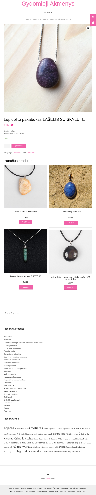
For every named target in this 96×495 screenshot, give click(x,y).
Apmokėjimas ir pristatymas (31, 488)
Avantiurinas (77, 428)
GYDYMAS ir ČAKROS (51, 488)
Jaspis (84, 433)
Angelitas (59, 429)
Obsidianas (40, 442)
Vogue (48, 478)
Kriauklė (61, 439)
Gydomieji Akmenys (48, 4)
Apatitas (66, 428)
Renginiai (71, 491)
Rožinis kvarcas (21, 446)
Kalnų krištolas (23, 438)
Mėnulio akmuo (25, 442)
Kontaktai (64, 488)
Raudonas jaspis (72, 443)
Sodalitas (80, 447)
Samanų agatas (48, 447)
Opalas (55, 442)
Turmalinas (37, 451)
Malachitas (79, 439)
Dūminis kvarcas (43, 434)
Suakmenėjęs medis (10, 452)
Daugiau (71, 223)
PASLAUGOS (9, 386)
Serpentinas (71, 447)
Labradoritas (70, 439)
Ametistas (35, 428)
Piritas (61, 443)
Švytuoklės (8, 403)
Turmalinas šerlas (51, 451)
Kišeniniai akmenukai (12, 360)
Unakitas (63, 452)
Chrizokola (20, 434)
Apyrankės (8, 337)
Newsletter (42, 491)
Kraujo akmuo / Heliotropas (48, 439)
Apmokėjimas (14, 488)
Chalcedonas (11, 434)
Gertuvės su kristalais (12, 354)
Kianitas (36, 439)
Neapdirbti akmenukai (12, 377)
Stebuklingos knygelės (12, 400)
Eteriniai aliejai (9, 351)
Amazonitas (21, 428)
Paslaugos (81, 491)
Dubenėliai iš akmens (12, 348)
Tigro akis (23, 451)
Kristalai (83, 488)
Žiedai (6, 409)
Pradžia (28, 19)
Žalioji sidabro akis (73, 452)
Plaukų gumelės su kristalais (15, 388)
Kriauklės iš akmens (12, 363)
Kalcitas (8, 438)
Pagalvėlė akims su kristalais (15, 380)
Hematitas (74, 434)
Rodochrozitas (85, 443)
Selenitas (60, 446)
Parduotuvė (53, 491)
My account (31, 491)
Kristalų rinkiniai (10, 365)
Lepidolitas (31, 153)
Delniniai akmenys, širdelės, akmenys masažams (23, 343)
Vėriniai (7, 406)
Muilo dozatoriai (10, 374)
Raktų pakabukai (10, 391)
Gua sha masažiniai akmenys (15, 357)
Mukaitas (13, 443)
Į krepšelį (18, 146)
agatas (9, 428)
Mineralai (7, 371)
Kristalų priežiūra (17, 491)
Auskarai (7, 340)
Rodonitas (7, 447)
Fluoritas (55, 434)
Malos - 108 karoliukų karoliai (15, 368)
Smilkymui (8, 397)
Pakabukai (35, 19)
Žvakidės (7, 411)
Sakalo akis (36, 447)
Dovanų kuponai (10, 345)
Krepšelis (74, 488)
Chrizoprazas (30, 434)
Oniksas (48, 443)
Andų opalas (49, 428)
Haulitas (65, 434)
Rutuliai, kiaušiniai (11, 394)
